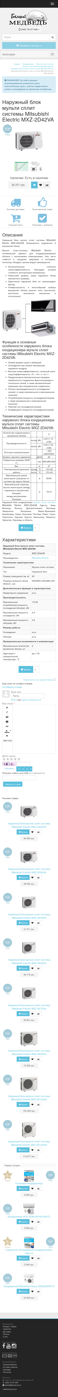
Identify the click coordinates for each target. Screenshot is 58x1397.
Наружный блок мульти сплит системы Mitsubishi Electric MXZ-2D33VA (29, 825)
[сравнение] (47, 185)
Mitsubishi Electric (40, 557)
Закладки (7, 1369)
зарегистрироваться (31, 699)
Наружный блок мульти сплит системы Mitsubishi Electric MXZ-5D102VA (29, 1097)
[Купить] (34, 185)
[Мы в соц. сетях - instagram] (14, 1347)
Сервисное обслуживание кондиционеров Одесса (29, 1251)
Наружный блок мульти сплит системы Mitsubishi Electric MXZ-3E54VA (29, 916)
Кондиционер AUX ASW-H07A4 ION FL (29, 1216)
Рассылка (7, 1372)
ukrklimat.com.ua (10, 1389)
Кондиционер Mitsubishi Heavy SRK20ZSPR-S (29, 1286)
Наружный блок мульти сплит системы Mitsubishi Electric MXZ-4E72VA (29, 1006)
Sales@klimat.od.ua (12, 1385)
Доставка (7, 1331)
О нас (5, 1336)
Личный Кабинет (10, 1364)
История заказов (10, 1367)
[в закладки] (40, 185)
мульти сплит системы (44, 502)
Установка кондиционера (29, 1183)
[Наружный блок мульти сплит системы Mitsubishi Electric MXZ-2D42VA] (29, 141)
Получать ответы (10, 772)
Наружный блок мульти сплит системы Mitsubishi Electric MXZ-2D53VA (29, 870)
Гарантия (7, 1329)
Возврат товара (9, 1326)
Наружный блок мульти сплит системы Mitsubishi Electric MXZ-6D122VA (29, 1143)
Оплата (6, 1334)
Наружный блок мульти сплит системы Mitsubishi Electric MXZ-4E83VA (29, 1052)
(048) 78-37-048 (11, 1382)
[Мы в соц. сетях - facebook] (3, 1347)
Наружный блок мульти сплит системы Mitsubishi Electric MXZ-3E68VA (29, 961)
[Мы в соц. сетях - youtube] (8, 1347)
